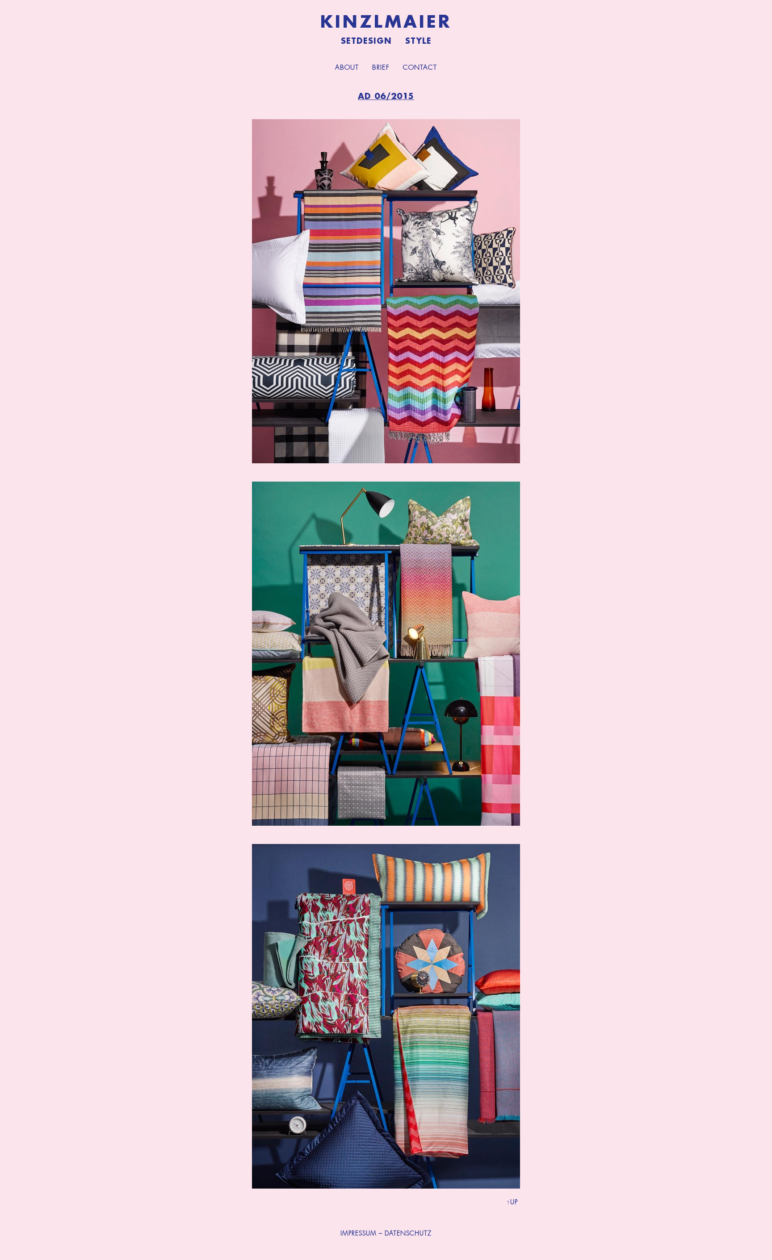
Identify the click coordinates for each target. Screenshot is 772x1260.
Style (418, 41)
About (347, 67)
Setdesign (366, 41)
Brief (381, 67)
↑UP (512, 1202)
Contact (420, 67)
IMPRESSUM (358, 1233)
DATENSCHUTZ (408, 1233)
